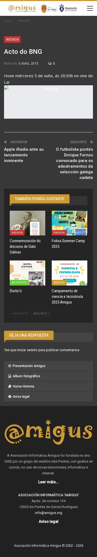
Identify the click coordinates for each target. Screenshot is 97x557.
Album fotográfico (26, 376)
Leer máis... (48, 482)
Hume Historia (23, 386)
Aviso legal (21, 397)
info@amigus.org (48, 513)
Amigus (59, 282)
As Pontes (19, 282)
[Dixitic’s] (27, 272)
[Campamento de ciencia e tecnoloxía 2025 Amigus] (69, 272)
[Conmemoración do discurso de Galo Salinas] (27, 223)
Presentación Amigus (29, 366)
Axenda (12, 39)
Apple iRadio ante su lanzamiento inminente (24, 155)
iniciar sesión (27, 350)
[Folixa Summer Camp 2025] (69, 223)
